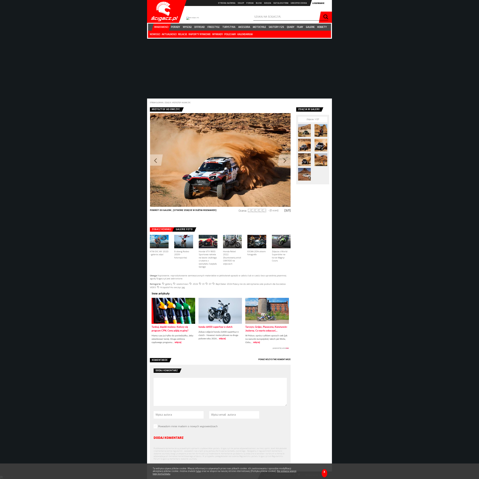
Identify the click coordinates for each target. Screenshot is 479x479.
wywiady (217, 34)
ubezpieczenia (299, 3)
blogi (259, 3)
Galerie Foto (184, 229)
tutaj (198, 471)
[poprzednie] (185, 160)
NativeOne (220, 348)
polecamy (230, 34)
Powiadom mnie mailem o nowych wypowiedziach (188, 426)
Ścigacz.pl (163, 11)
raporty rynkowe (200, 34)
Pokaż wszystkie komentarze (274, 359)
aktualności (169, 34)
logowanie (318, 3)
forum (250, 3)
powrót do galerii (160, 210)
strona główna (226, 3)
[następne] (255, 160)
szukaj (326, 17)
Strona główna (156, 103)
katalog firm (280, 3)
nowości (155, 34)
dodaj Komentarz (169, 438)
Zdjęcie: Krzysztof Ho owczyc (178, 103)
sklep (241, 3)
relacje (182, 34)
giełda (267, 3)
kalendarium (245, 34)
